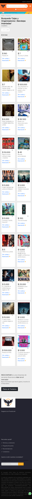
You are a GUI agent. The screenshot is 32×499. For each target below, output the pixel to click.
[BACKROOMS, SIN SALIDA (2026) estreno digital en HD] (8, 75)
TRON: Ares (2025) (7, 252)
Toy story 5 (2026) (23, 55)
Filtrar (4, 35)
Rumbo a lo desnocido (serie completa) (23, 123)
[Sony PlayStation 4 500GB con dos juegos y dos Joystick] (24, 75)
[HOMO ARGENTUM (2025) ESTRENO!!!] (8, 176)
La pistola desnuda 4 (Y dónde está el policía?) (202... (24, 354)
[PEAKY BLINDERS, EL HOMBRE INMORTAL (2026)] (8, 110)
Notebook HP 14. (6, 352)
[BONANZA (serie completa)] (24, 275)
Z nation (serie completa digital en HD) (7, 321)
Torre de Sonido (22, 220)
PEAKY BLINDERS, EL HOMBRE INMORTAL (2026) (8, 123)
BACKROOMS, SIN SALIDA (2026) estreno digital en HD (8, 88)
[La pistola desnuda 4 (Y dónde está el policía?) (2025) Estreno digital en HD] (24, 341)
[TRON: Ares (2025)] (8, 240)
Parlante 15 (5, 55)
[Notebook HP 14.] (8, 341)
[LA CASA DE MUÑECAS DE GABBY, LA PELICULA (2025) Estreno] (24, 240)
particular (5, 30)
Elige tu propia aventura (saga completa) (6, 156)
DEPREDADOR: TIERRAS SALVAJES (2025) (23, 189)
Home (2, 15)
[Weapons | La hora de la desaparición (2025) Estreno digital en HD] (24, 308)
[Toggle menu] (30, 6)
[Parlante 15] (8, 44)
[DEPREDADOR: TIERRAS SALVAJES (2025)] (24, 176)
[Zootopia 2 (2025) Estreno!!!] (8, 209)
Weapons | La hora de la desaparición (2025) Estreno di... (23, 321)
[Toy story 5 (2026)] (24, 44)
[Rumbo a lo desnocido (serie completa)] (24, 110)
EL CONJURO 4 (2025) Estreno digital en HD (6, 288)
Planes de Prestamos (10, 389)
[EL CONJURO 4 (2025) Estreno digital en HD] (8, 275)
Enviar (21, 464)
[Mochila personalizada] (24, 143)
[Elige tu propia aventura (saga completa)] (8, 143)
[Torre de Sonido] (24, 209)
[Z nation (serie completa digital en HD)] (8, 308)
